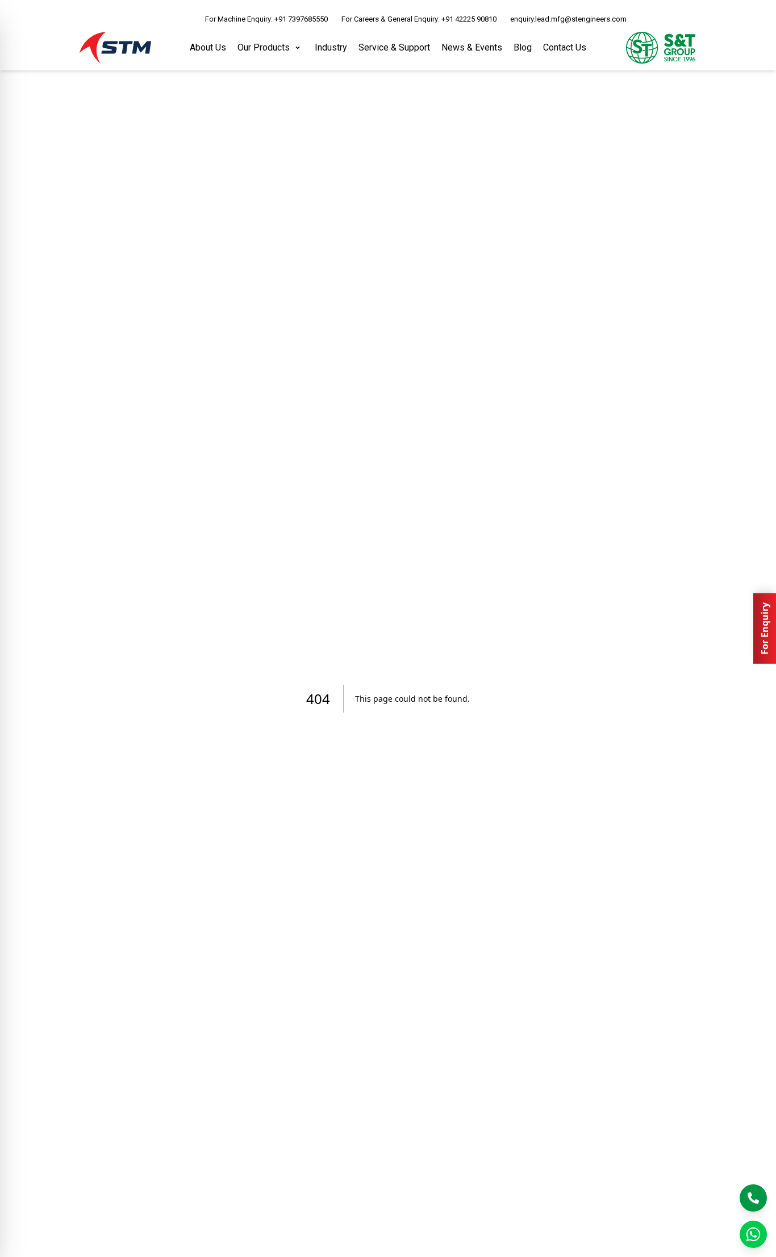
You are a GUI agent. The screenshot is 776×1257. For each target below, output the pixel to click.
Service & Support (394, 47)
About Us (208, 47)
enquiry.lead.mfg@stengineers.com (568, 19)
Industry (331, 47)
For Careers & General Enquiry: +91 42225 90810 (419, 19)
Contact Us (564, 47)
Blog (523, 47)
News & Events (471, 47)
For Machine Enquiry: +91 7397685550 (266, 19)
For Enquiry (764, 628)
